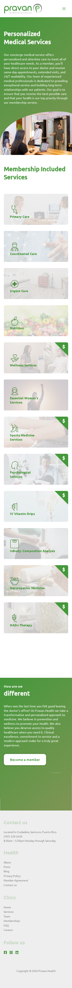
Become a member (25, 759)
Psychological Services (20, 474)
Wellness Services (23, 365)
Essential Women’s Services (24, 400)
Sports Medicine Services (22, 437)
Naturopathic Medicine (27, 588)
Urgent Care (19, 291)
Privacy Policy (12, 876)
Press (7, 866)
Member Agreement (16, 880)
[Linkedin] (17, 952)
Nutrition (17, 328)
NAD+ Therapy (21, 625)
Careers (8, 930)
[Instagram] (11, 952)
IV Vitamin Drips (22, 513)
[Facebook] (5, 952)
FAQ (6, 925)
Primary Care (19, 216)
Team (7, 916)
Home (7, 907)
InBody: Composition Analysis (32, 551)
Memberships (12, 920)
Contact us (10, 885)
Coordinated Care (23, 253)
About (7, 862)
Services (9, 911)
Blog (6, 871)
